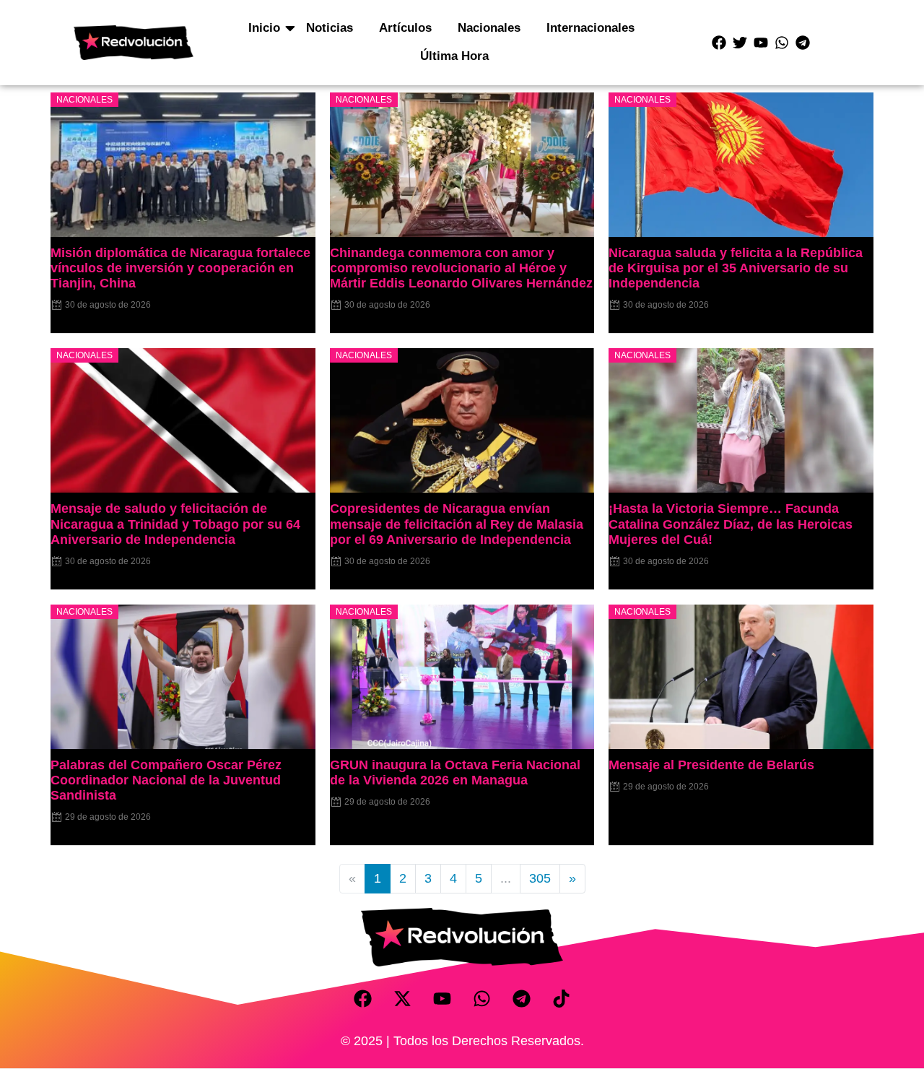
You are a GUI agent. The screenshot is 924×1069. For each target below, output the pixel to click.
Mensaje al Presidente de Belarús (711, 765)
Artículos (405, 28)
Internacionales (590, 28)
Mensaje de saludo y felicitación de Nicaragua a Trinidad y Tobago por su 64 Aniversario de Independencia (175, 523)
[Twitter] (740, 42)
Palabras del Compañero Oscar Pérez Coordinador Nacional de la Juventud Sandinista (166, 780)
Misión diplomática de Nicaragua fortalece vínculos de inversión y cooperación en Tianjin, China (180, 268)
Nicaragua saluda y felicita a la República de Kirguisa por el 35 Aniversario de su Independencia (736, 268)
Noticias (329, 28)
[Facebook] (719, 42)
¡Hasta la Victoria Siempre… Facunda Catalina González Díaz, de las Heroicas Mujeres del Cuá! (731, 523)
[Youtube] (761, 42)
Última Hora (454, 56)
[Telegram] (802, 42)
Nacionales (489, 28)
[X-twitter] (403, 999)
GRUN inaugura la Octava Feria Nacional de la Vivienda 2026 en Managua (455, 772)
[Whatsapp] (781, 42)
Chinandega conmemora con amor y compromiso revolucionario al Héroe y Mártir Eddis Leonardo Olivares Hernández (461, 268)
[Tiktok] (562, 999)
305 (540, 878)
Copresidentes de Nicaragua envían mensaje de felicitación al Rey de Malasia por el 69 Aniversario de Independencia (456, 523)
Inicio (264, 28)
